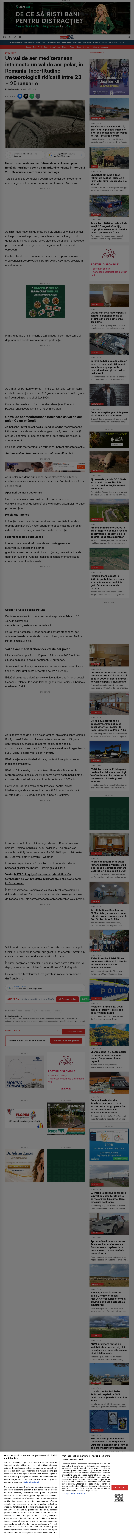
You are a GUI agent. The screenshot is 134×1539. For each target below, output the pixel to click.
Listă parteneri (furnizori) (74, 1493)
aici (13, 1515)
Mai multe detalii (31, 1482)
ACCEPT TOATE (120, 1488)
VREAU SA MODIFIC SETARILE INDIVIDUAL (119, 1498)
